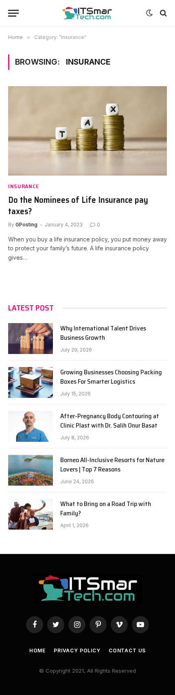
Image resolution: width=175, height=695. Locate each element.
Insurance (23, 186)
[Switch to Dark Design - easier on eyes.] (149, 13)
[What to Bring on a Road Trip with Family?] (30, 514)
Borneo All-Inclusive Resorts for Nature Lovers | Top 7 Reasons (112, 465)
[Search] (162, 13)
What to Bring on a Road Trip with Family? (105, 509)
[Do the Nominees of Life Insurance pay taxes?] (87, 130)
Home (37, 650)
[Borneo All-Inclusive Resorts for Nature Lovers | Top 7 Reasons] (30, 470)
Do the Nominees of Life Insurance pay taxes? (78, 205)
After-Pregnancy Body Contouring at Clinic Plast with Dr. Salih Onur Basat (109, 421)
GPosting (26, 225)
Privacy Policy (77, 650)
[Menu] (13, 13)
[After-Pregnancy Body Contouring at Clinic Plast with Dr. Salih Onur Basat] (30, 426)
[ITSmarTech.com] (87, 13)
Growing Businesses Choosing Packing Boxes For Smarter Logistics (111, 377)
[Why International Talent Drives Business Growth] (30, 338)
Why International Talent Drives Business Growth (103, 333)
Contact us (127, 650)
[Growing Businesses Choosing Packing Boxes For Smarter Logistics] (30, 382)
